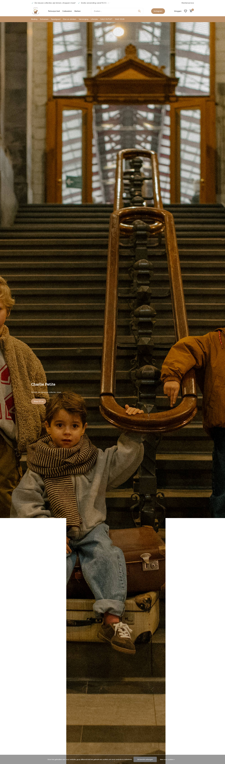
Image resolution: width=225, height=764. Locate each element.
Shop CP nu (38, 401)
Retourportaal (54, 11)
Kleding (34, 19)
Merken (77, 11)
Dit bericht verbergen (145, 759)
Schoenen (44, 19)
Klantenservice (188, 3)
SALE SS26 (119, 19)
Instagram (158, 11)
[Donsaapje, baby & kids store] (35, 11)
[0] (190, 11)
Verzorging (83, 19)
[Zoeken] (139, 11)
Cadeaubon (67, 11)
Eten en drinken (69, 19)
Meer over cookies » (167, 759)
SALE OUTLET (106, 19)
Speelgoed (55, 19)
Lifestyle (94, 19)
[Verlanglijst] (185, 11)
